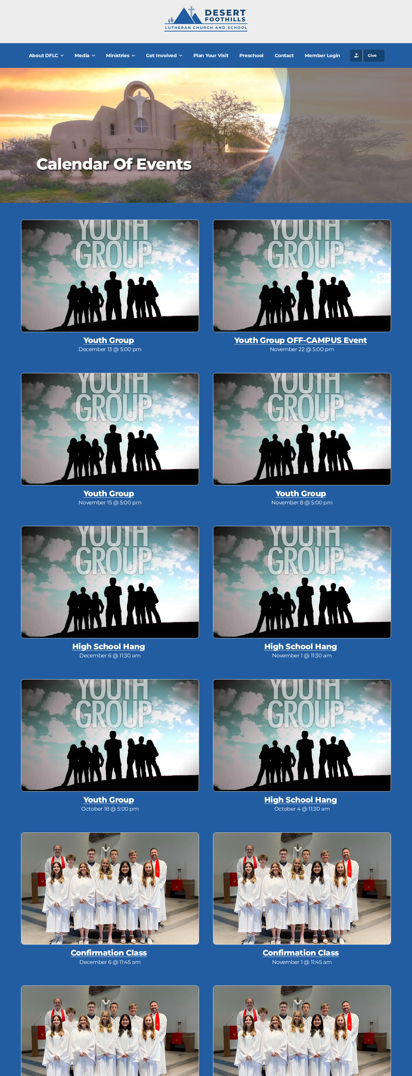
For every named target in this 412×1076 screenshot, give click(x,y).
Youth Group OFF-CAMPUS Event (300, 340)
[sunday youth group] (110, 222)
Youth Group (109, 340)
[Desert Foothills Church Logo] (206, 8)
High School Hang (108, 646)
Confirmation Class (109, 952)
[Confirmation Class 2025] (110, 835)
